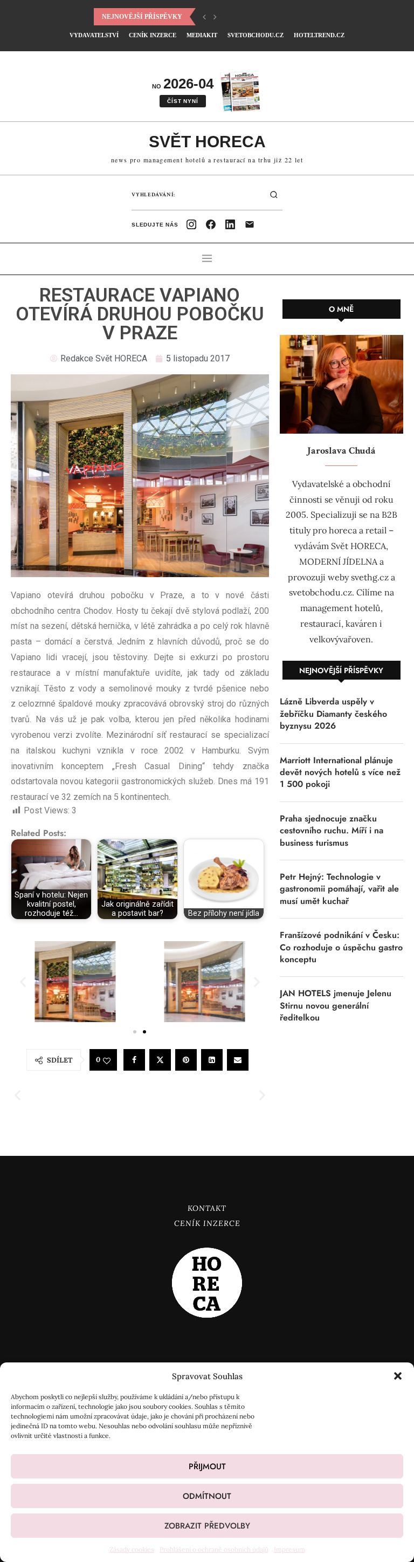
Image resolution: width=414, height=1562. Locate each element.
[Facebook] (210, 224)
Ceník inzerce (207, 1223)
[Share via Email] (238, 1060)
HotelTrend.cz (319, 35)
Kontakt (207, 1208)
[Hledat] (273, 194)
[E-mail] (249, 224)
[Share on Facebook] (134, 1060)
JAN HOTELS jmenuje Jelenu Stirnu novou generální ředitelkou (335, 1006)
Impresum (289, 1549)
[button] (397, 1376)
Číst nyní (182, 101)
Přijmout (207, 1466)
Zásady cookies (131, 1549)
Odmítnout (207, 1496)
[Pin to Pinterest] (186, 1060)
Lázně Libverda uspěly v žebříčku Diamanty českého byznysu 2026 (333, 714)
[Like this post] (107, 1060)
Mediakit (202, 35)
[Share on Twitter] (160, 1060)
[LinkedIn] (230, 224)
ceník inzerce (152, 35)
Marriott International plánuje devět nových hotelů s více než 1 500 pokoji (340, 773)
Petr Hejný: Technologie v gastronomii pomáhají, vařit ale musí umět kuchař (339, 889)
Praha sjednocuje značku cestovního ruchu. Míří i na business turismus (331, 831)
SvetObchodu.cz (255, 35)
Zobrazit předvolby (207, 1526)
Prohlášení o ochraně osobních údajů (214, 1549)
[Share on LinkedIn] (212, 1060)
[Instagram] (191, 224)
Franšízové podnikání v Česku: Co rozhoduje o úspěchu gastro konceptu (341, 947)
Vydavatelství (94, 35)
